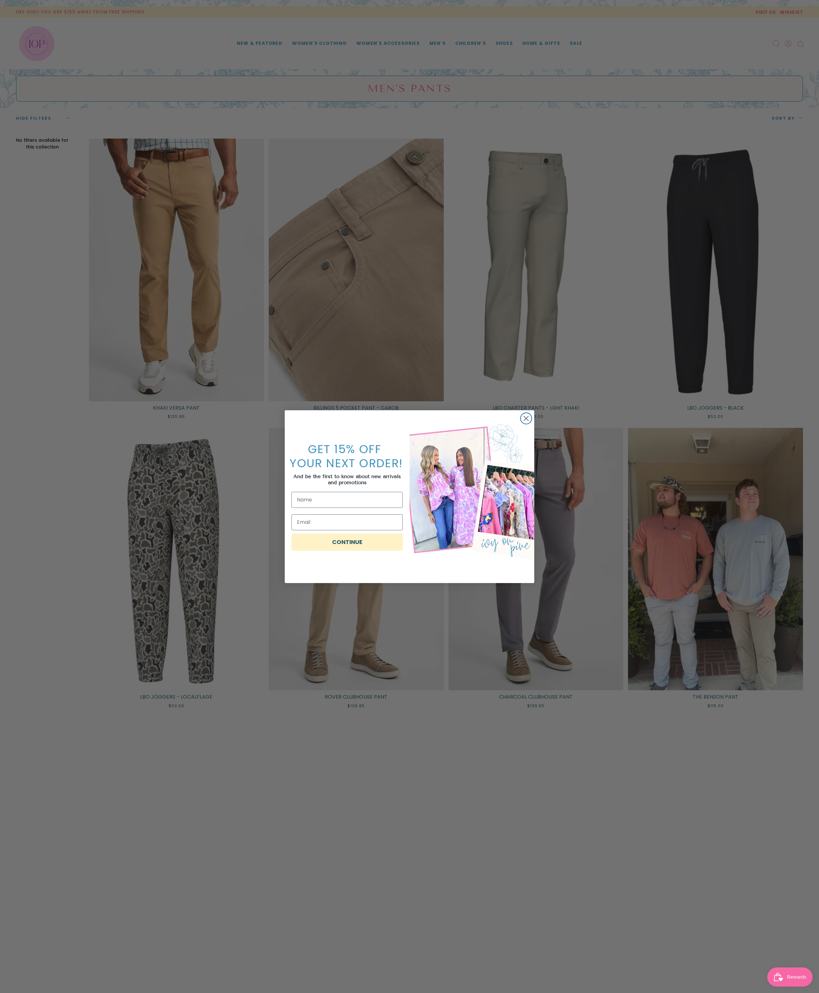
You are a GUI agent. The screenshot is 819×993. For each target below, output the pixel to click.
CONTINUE (347, 542)
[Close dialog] (526, 418)
